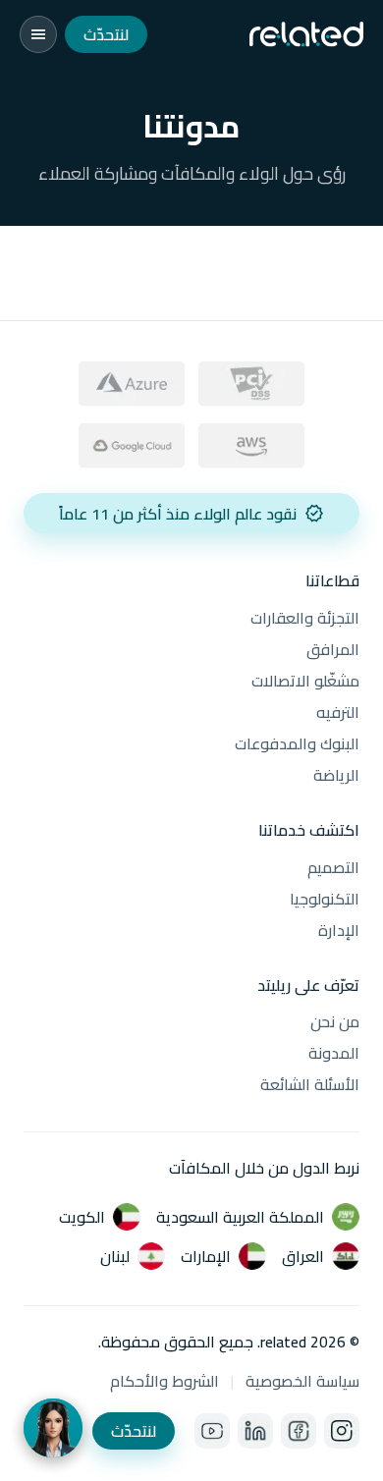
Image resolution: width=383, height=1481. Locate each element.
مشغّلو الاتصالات (305, 680)
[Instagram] (341, 1431)
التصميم (333, 867)
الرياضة (336, 775)
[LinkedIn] (255, 1431)
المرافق (332, 649)
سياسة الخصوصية (302, 1381)
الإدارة (338, 930)
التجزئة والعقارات (304, 617)
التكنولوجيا (324, 898)
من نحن (334, 1021)
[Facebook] (298, 1431)
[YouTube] (212, 1431)
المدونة (333, 1053)
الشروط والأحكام (164, 1381)
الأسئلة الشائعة (309, 1084)
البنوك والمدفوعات (297, 743)
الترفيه (337, 712)
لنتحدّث (106, 34)
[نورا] (53, 1428)
